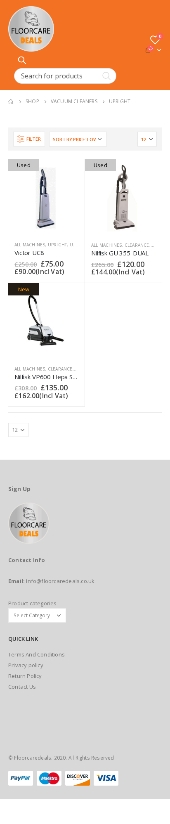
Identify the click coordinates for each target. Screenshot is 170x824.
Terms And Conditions (36, 654)
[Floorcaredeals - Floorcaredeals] (31, 29)
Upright (57, 245)
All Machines (29, 245)
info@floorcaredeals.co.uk (60, 581)
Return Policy (25, 676)
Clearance (137, 245)
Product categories (32, 603)
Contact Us (22, 686)
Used (76, 245)
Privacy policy (25, 665)
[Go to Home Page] (11, 101)
